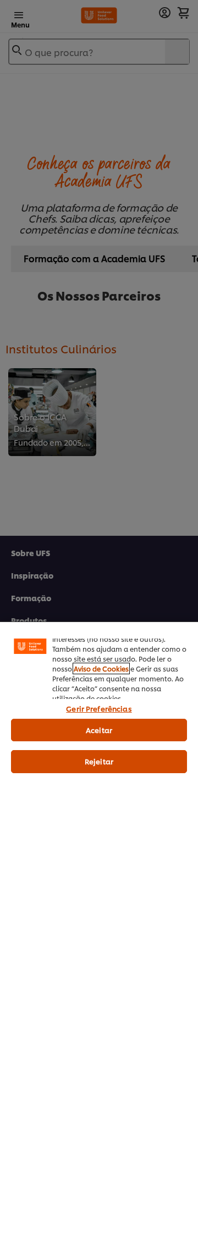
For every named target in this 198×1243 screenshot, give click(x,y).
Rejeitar (99, 761)
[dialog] (99, 932)
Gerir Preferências (98, 708)
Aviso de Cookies (101, 668)
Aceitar (99, 730)
